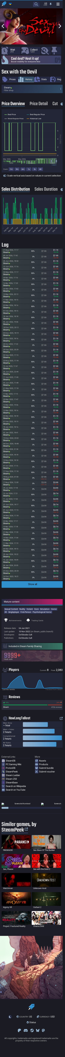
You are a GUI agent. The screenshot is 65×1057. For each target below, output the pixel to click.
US (25, 1016)
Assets (42, 760)
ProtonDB (10, 768)
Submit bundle (46, 768)
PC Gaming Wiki (13, 764)
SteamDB (10, 760)
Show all (32, 584)
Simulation (45, 609)
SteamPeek (12, 771)
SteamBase (12, 782)
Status (32, 1022)
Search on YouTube (15, 790)
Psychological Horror (42, 612)
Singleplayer (13, 612)
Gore (36, 609)
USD (47, 1016)
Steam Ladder (13, 775)
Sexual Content (11, 609)
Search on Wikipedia (16, 786)
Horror (54, 609)
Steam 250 (11, 779)
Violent (30, 609)
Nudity (22, 609)
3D (6, 612)
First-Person (26, 612)
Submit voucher (47, 771)
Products (43, 764)
